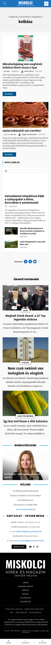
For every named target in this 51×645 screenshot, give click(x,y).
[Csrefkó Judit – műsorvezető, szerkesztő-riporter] (25, 465)
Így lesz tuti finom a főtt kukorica (25, 421)
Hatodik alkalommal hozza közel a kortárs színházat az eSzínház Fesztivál (32, 231)
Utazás (25, 362)
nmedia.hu (30, 509)
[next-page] (8, 255)
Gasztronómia (9, 135)
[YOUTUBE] (30, 547)
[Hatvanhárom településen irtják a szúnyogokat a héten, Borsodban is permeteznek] (25, 181)
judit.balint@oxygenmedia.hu (29, 531)
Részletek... (9, 94)
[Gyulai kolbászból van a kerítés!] (25, 115)
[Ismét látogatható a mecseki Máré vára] (11, 244)
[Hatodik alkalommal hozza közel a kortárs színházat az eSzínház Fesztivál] (11, 231)
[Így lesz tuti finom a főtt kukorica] (25, 403)
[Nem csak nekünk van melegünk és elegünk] (25, 350)
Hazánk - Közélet (11, 71)
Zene (25, 310)
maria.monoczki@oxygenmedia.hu (28, 541)
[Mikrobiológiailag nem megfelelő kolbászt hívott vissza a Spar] (25, 48)
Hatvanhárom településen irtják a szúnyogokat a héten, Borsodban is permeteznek (24, 199)
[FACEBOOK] (34, 547)
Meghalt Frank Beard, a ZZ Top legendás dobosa (25, 317)
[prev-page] (4, 255)
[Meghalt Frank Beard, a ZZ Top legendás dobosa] (25, 297)
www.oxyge (21, 509)
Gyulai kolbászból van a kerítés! (22, 130)
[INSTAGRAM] (37, 547)
